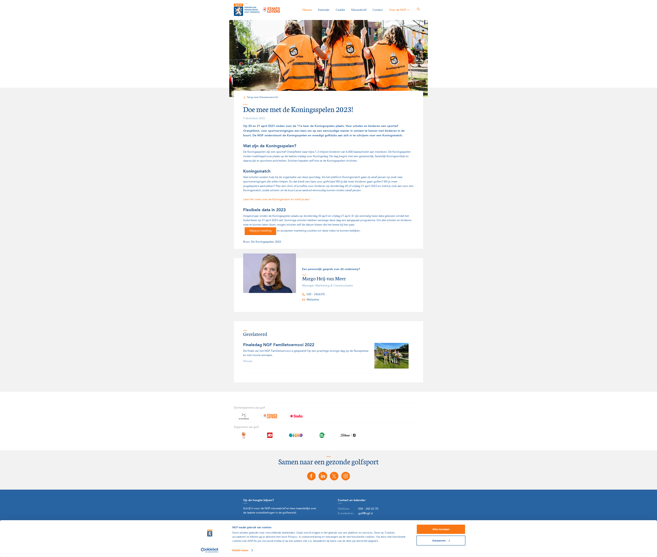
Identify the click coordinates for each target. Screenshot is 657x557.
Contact (377, 10)
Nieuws (307, 10)
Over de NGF (397, 10)
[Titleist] (348, 437)
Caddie (340, 10)
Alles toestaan (440, 529)
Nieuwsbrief (358, 10)
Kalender (324, 10)
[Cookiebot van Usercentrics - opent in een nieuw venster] (210, 550)
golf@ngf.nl (365, 513)
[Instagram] (345, 476)
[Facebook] (311, 476)
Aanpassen (439, 540)
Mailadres (313, 299)
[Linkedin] (323, 476)
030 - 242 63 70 (368, 508)
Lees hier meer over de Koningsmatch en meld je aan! (276, 199)
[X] (334, 476)
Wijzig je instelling (260, 231)
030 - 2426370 (316, 294)
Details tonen (240, 550)
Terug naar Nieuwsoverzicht (262, 97)
